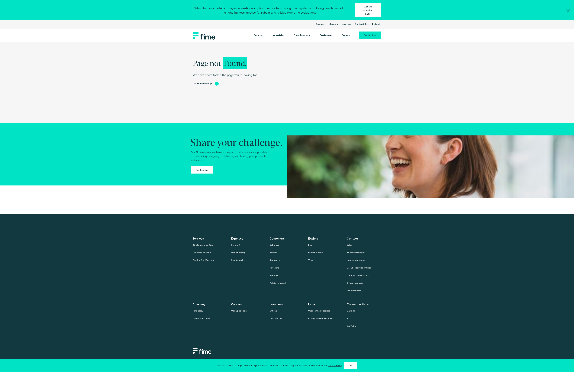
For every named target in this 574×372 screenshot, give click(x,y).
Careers (333, 24)
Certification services (357, 275)
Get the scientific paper (368, 10)
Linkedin (351, 310)
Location (346, 24)
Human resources (356, 260)
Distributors (276, 318)
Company (320, 24)
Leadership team (201, 318)
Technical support (356, 252)
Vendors (274, 275)
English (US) (361, 24)
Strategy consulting (203, 245)
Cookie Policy (335, 365)
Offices (273, 310)
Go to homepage (203, 83)
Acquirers (275, 260)
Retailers (274, 267)
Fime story (198, 310)
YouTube (351, 326)
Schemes (274, 245)
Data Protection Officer (359, 267)
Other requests (355, 283)
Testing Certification (203, 260)
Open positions (239, 310)
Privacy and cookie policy (320, 318)
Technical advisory (202, 252)
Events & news (315, 252)
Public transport (278, 283)
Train (310, 260)
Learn (311, 245)
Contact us (370, 35)
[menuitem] (302, 35)
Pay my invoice (354, 290)
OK (350, 365)
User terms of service (319, 310)
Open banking (238, 252)
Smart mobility (238, 260)
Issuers (273, 252)
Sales (349, 245)
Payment (235, 245)
